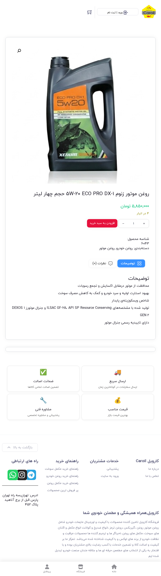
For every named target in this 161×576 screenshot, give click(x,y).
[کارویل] (150, 12)
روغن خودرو (124, 248)
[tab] (131, 263)
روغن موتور (107, 248)
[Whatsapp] (13, 475)
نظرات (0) (99, 263)
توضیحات (128, 263)
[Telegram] (31, 475)
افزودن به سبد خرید (102, 223)
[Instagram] (22, 475)
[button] (19, 51)
